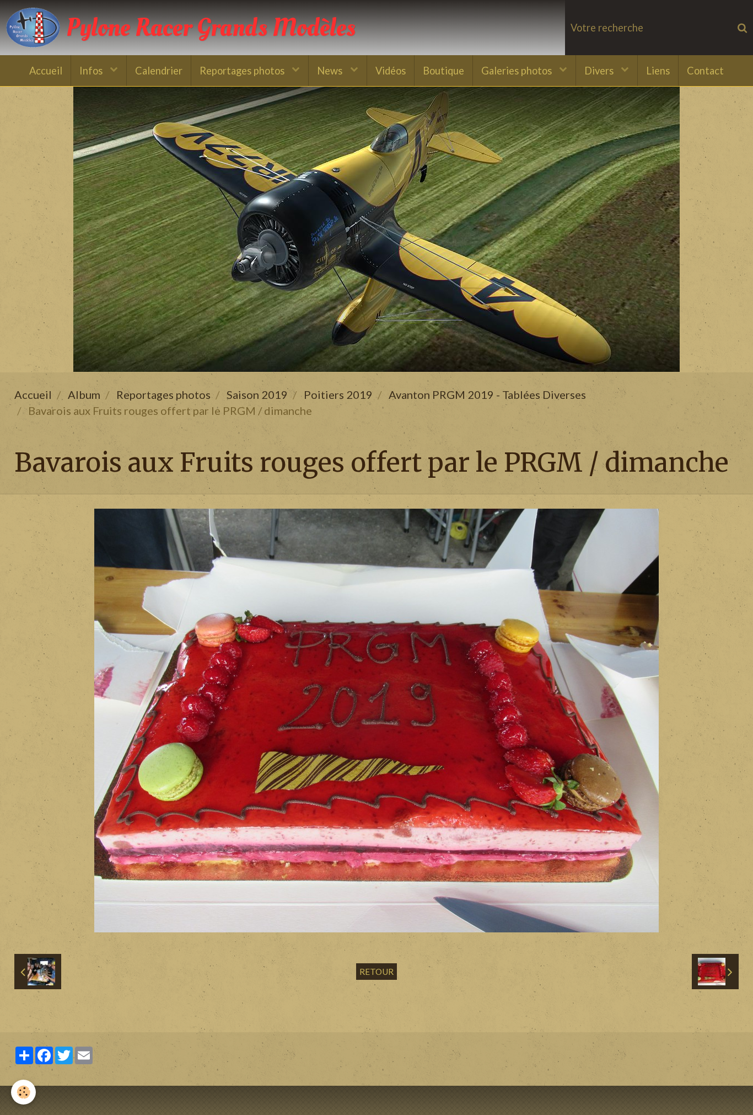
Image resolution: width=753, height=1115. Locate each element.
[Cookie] (23, 1092)
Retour (376, 972)
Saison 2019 (257, 394)
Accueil (45, 71)
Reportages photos (243, 71)
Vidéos (390, 71)
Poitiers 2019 (338, 394)
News (331, 71)
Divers (600, 71)
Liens (658, 71)
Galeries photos (517, 71)
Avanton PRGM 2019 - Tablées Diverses (487, 394)
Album (84, 394)
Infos (92, 71)
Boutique (443, 71)
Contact (705, 71)
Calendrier (158, 71)
